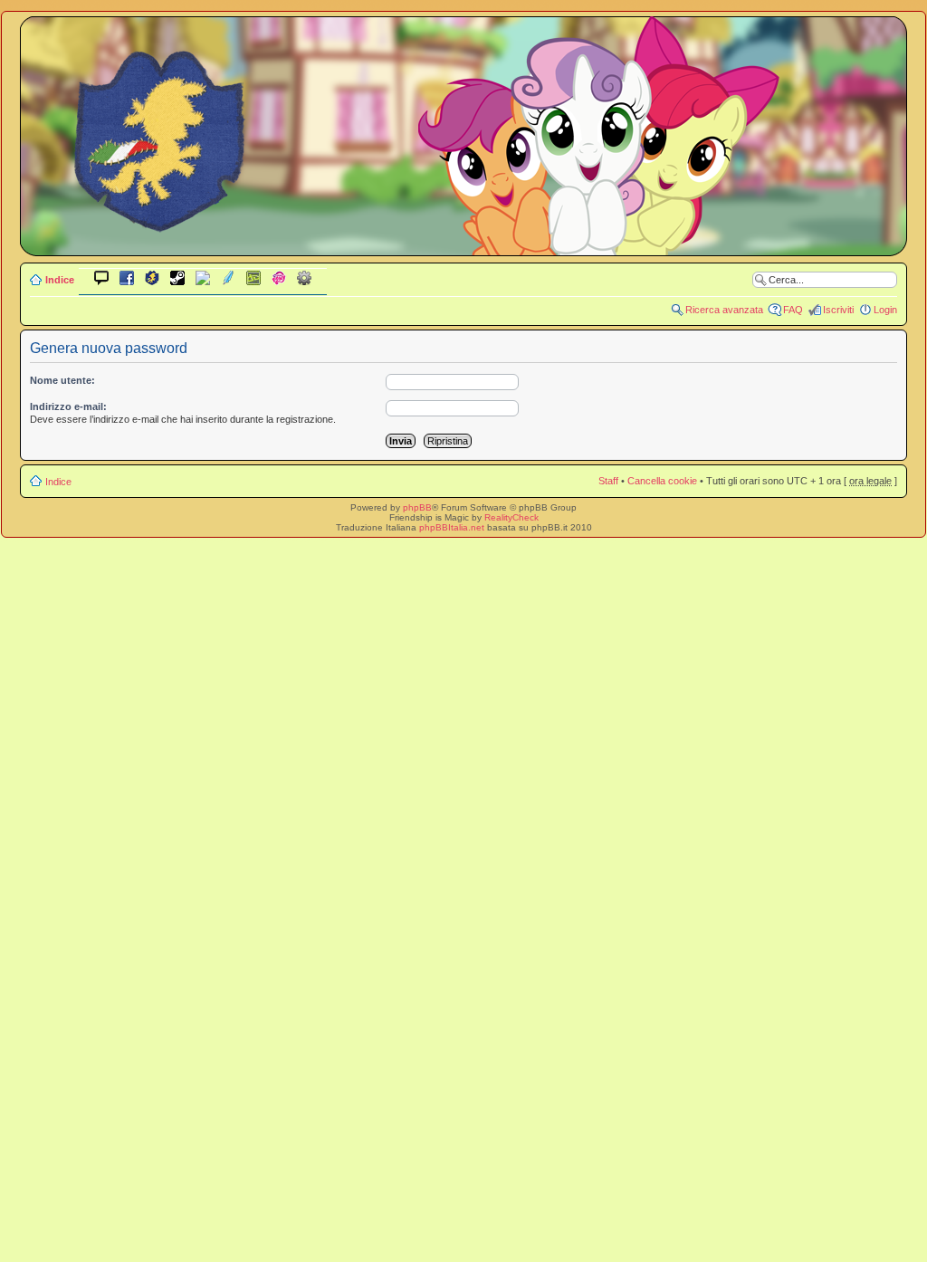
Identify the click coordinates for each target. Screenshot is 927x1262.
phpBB (417, 507)
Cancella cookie (662, 480)
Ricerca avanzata (724, 309)
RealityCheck (511, 517)
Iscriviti (838, 309)
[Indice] (463, 243)
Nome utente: (62, 380)
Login (885, 309)
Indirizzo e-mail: (68, 406)
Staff (608, 480)
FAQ (793, 309)
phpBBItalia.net (451, 527)
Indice (59, 279)
